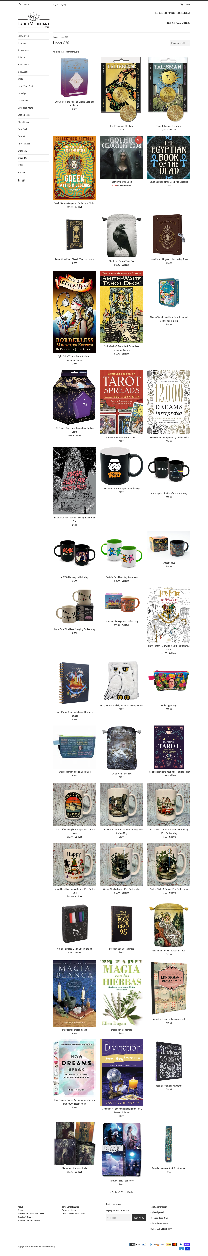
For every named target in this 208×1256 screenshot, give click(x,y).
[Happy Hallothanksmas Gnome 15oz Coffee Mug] (74, 864)
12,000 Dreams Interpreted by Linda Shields (169, 437)
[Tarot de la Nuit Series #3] (121, 1150)
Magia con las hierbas (121, 1030)
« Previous (114, 1192)
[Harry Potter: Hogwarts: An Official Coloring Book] (168, 615)
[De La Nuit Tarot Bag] (121, 747)
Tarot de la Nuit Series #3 (122, 1180)
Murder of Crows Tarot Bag (121, 261)
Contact (21, 1210)
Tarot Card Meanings (70, 1207)
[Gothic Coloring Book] (121, 157)
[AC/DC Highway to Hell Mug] (74, 552)
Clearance (22, 43)
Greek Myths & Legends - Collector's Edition (74, 203)
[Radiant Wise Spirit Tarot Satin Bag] (168, 924)
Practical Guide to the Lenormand (169, 1019)
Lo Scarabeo (23, 100)
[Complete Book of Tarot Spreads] (121, 402)
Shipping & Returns (25, 1217)
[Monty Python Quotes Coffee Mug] (121, 602)
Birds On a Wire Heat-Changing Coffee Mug (74, 629)
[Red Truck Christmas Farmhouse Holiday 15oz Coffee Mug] (168, 804)
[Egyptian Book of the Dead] (121, 923)
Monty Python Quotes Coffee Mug (122, 621)
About (20, 1207)
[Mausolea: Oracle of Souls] (74, 1143)
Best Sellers (23, 64)
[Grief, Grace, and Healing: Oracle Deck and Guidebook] (74, 77)
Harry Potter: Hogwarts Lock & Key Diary (169, 259)
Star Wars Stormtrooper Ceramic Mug (122, 488)
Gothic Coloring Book (121, 182)
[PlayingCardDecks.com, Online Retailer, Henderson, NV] (79, 1245)
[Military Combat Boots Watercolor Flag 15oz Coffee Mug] (121, 804)
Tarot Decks (23, 129)
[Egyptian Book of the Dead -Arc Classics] (168, 157)
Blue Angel (23, 72)
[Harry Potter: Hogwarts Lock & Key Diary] (168, 234)
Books (20, 79)
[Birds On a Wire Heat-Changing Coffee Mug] (74, 606)
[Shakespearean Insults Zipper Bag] (74, 747)
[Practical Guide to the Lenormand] (168, 988)
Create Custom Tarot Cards (73, 1213)
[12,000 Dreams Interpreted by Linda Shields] (168, 402)
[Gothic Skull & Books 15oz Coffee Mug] (121, 864)
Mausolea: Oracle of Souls (74, 1168)
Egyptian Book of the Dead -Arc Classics (169, 182)
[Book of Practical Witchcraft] (168, 1060)
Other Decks (23, 122)
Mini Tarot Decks (25, 107)
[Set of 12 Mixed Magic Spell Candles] (74, 923)
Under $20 (22, 158)
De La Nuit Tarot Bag (121, 773)
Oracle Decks (24, 115)
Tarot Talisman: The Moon (168, 126)
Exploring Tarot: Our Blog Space (31, 1213)
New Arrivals (23, 36)
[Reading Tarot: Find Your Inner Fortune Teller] (168, 747)
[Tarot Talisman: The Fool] (121, 89)
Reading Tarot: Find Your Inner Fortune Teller (169, 771)
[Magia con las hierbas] (121, 993)
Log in (55, 4)
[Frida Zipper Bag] (168, 680)
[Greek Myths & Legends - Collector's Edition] (74, 168)
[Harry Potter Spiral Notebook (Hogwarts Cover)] (74, 684)
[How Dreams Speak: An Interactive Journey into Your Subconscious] (74, 1068)
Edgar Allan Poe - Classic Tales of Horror (74, 259)
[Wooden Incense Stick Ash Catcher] (168, 1143)
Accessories (23, 50)
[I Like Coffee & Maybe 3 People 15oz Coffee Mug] (74, 804)
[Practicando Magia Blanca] (74, 993)
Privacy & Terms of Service (29, 1220)
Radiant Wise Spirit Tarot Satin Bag (168, 950)
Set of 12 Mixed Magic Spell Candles (74, 948)
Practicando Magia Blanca (74, 1030)
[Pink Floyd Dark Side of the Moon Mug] (168, 468)
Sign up (63, 4)
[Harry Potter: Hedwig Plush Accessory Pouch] (121, 680)
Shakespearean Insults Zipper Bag (75, 771)
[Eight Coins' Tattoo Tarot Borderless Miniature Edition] (74, 312)
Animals (21, 57)
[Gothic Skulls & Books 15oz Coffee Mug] (168, 864)
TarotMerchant (36, 1247)
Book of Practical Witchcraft (169, 1085)
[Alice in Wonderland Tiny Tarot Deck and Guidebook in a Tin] (168, 292)
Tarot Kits (22, 136)
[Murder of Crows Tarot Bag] (121, 235)
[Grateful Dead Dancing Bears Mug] (121, 552)
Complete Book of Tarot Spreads (121, 437)
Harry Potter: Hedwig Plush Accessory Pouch (121, 705)
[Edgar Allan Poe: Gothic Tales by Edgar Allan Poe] (74, 480)
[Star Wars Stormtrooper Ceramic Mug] (121, 466)
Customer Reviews (69, 1210)
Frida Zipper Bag (168, 705)
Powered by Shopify (48, 1247)
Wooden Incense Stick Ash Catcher (169, 1168)
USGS (20, 165)
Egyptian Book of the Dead (121, 948)
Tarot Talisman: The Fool (121, 126)
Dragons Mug (169, 562)
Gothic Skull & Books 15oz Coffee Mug (121, 889)
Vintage (21, 172)
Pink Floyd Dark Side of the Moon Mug (169, 493)
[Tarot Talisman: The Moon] (168, 89)
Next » (130, 1192)
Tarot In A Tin (24, 143)
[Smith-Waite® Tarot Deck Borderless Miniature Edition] (121, 307)
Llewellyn (22, 93)
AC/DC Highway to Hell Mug (74, 577)
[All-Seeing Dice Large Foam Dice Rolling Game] (74, 397)
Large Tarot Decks (26, 86)
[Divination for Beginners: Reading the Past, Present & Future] (121, 1072)
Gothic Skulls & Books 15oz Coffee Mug (169, 889)
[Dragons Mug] (168, 545)
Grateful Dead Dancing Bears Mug (122, 577)
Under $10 (22, 150)
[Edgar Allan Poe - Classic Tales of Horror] (74, 234)
